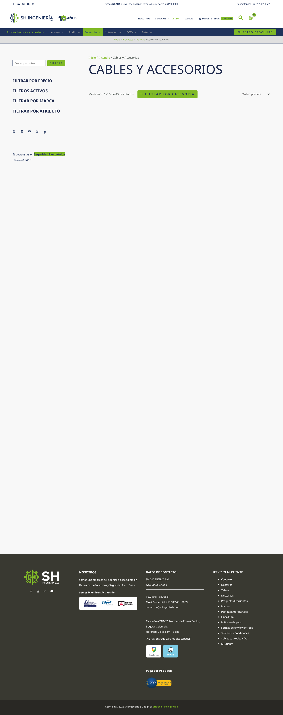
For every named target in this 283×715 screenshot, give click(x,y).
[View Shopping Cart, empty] (251, 18)
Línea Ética (227, 617)
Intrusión (111, 32)
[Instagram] (23, 4)
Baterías (147, 32)
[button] (241, 18)
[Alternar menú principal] (266, 18)
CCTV (129, 32)
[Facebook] (14, 4)
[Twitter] (45, 591)
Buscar (56, 63)
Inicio (92, 57)
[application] (151, 18)
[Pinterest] (33, 4)
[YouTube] (28, 4)
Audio (72, 32)
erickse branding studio (165, 706)
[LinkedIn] (18, 4)
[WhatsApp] (14, 131)
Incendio (91, 32)
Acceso (55, 32)
